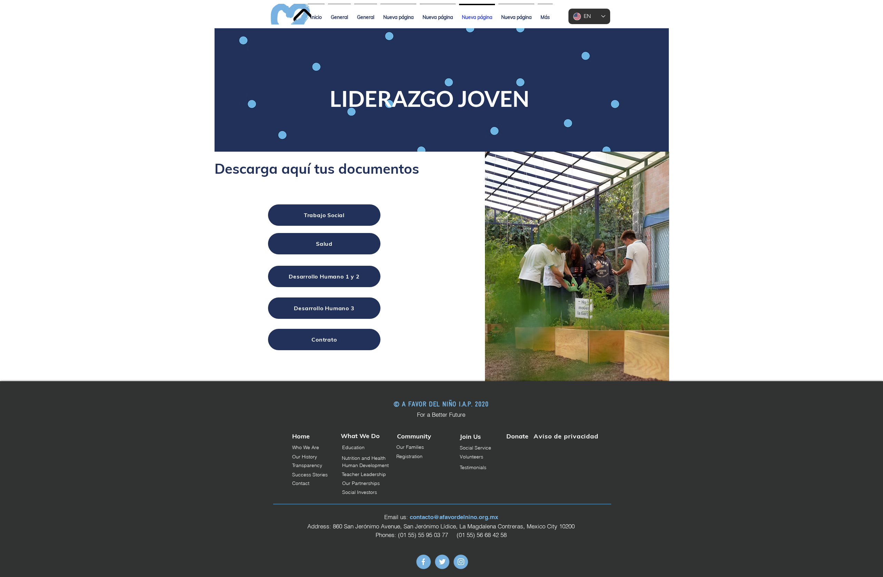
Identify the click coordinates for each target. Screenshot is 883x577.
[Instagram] (460, 561)
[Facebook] (423, 561)
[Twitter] (442, 561)
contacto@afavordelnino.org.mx (454, 517)
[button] (424, 447)
